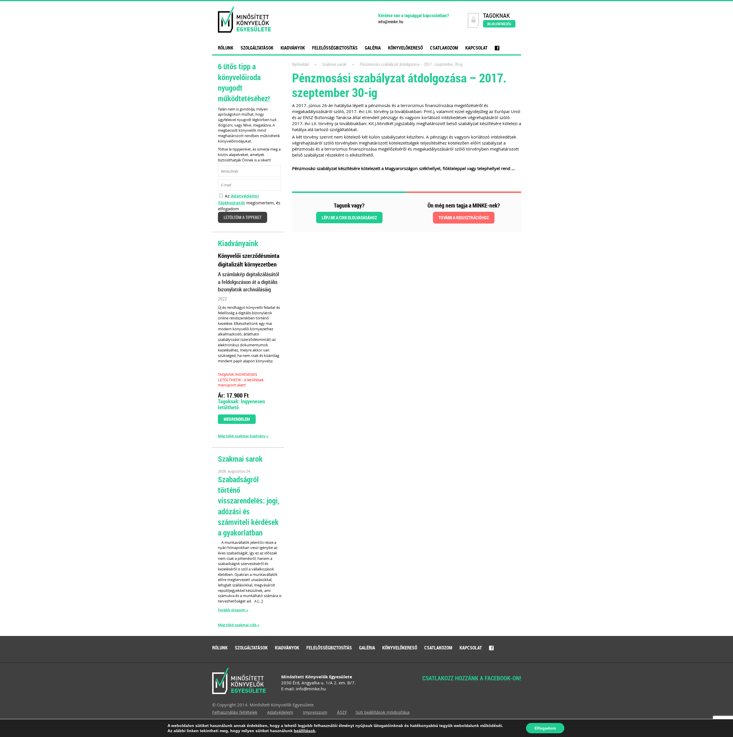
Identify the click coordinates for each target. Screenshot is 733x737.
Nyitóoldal (300, 64)
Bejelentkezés (499, 23)
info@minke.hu (390, 21)
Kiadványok (293, 48)
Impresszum (315, 712)
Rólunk (225, 48)
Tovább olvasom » (233, 610)
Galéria (373, 48)
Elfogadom (545, 728)
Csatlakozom (444, 48)
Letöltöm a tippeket (242, 217)
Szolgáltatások (257, 48)
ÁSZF (342, 712)
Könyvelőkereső (405, 48)
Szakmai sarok (334, 64)
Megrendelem (237, 419)
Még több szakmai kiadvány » (243, 436)
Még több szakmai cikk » (238, 625)
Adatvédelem (280, 712)
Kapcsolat (476, 48)
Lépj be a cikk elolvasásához (349, 217)
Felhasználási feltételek (234, 712)
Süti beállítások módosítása (382, 712)
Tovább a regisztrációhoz (464, 217)
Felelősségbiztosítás (335, 48)
